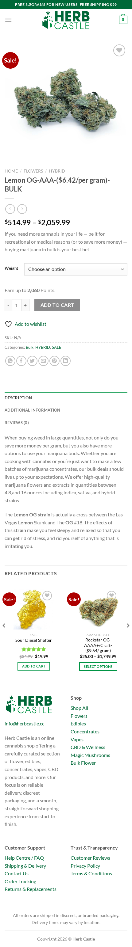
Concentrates (85, 731)
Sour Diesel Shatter (33, 640)
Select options (98, 666)
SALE (56, 347)
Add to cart (57, 305)
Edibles (78, 723)
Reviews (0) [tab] (17, 422)
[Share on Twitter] (32, 361)
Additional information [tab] (32, 410)
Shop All (79, 708)
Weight (11, 268)
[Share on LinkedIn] (65, 361)
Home (11, 171)
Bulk (29, 347)
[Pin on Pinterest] (54, 361)
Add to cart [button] (34, 666)
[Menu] (8, 19)
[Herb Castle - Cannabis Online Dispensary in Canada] (66, 20)
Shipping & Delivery (25, 866)
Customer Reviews (90, 858)
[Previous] (4, 638)
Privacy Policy (85, 866)
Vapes (77, 739)
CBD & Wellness (88, 747)
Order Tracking (20, 881)
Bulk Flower (83, 763)
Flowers (33, 171)
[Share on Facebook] (21, 361)
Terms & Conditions (91, 873)
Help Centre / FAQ (24, 858)
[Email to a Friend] (43, 361)
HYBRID (57, 171)
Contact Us (17, 873)
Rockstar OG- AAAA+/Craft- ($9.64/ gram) (98, 645)
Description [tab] (18, 397)
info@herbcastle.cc (24, 723)
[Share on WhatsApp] (10, 361)
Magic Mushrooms (90, 755)
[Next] (128, 638)
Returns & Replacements (30, 889)
